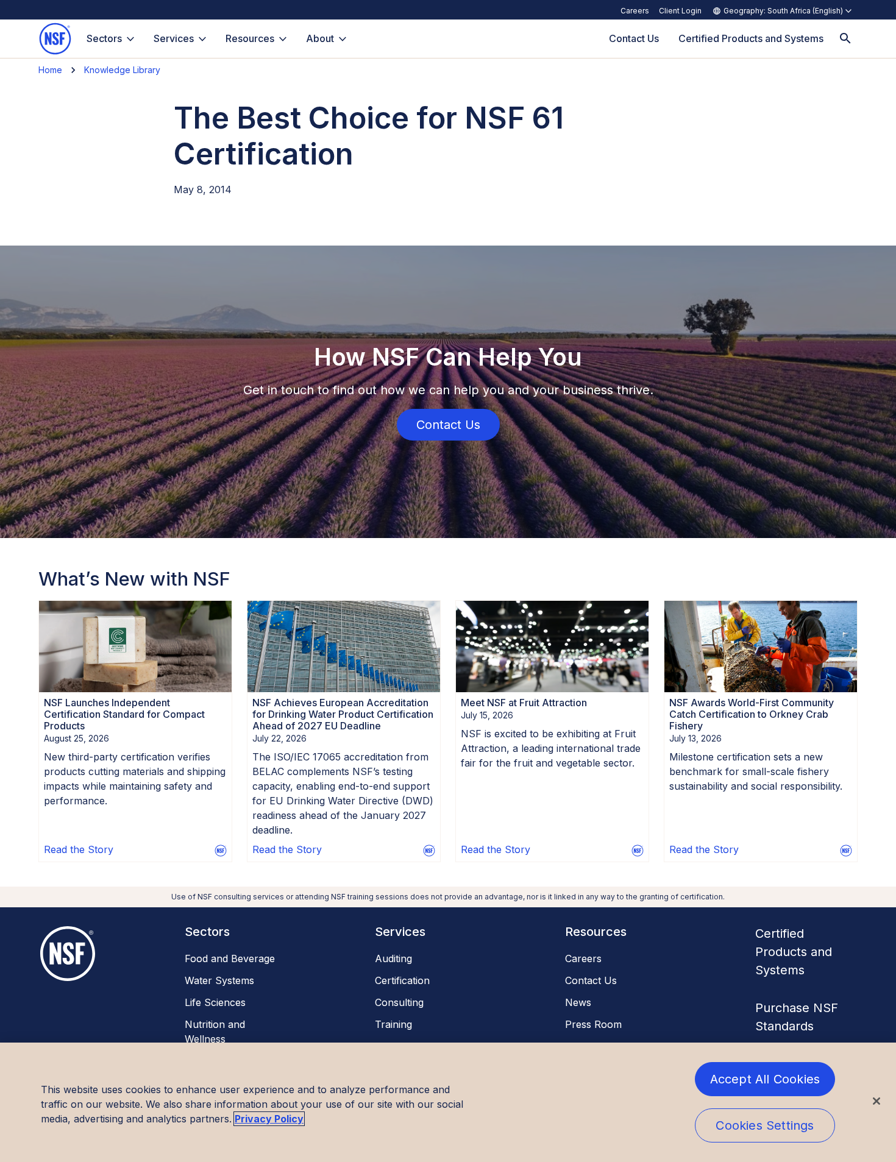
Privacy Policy (269, 1119)
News (578, 1002)
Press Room (593, 1024)
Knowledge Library (122, 70)
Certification (402, 980)
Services (174, 38)
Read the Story (78, 849)
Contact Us (591, 980)
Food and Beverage (230, 958)
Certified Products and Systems (793, 951)
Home (50, 70)
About (320, 38)
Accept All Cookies (765, 1079)
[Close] (876, 1101)
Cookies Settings (765, 1125)
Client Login (680, 10)
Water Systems (219, 980)
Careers (634, 10)
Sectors (104, 38)
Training (393, 1024)
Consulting (399, 1002)
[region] (448, 1102)
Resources (250, 38)
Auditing (393, 958)
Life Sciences (215, 1002)
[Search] (845, 38)
